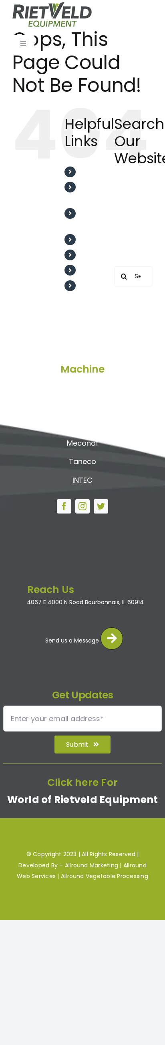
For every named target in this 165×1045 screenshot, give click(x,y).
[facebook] (64, 506)
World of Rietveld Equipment (82, 800)
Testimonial (99, 239)
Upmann (82, 406)
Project (92, 255)
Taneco (82, 461)
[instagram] (82, 506)
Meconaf (83, 443)
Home (89, 171)
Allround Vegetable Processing (104, 876)
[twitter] (101, 506)
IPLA (82, 424)
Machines (95, 270)
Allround (82, 387)
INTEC (82, 480)
